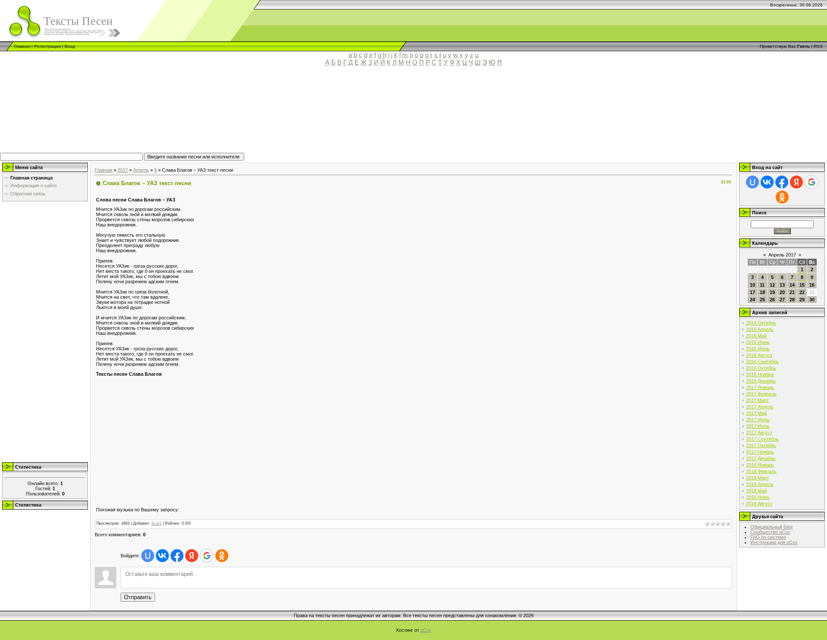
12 (772, 285)
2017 (123, 170)
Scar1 (156, 523)
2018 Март (757, 477)
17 (752, 292)
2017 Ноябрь (760, 451)
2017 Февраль (761, 393)
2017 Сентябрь (762, 439)
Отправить (138, 597)
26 (772, 299)
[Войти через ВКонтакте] (162, 555)
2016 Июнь (758, 342)
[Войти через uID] (147, 555)
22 (802, 292)
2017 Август (759, 432)
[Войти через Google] (207, 556)
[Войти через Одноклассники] (221, 555)
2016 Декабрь (761, 380)
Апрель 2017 (782, 254)
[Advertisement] (200, 113)
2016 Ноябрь (760, 374)
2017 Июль (758, 426)
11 (762, 285)
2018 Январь (760, 464)
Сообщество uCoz (770, 532)
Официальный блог (771, 526)
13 (782, 285)
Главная (22, 46)
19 (772, 292)
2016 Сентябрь (762, 361)
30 (812, 299)
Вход (70, 46)
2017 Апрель (760, 406)
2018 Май (756, 490)
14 (792, 285)
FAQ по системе (768, 537)
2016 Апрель (760, 329)
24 (752, 299)
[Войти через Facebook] (177, 555)
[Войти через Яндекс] (191, 555)
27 (782, 299)
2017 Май (756, 413)
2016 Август (759, 355)
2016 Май (756, 335)
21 (792, 292)
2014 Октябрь (761, 322)
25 (762, 299)
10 (752, 285)
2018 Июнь (758, 497)
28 (792, 299)
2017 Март (757, 400)
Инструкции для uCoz (774, 542)
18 (762, 292)
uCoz (426, 630)
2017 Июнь (758, 419)
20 (782, 292)
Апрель (141, 170)
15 (802, 285)
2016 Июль (758, 348)
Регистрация (47, 46)
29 (802, 299)
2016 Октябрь (761, 368)
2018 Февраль (761, 471)
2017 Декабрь (761, 458)
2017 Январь (760, 387)
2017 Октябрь (761, 445)
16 (812, 285)
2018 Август (759, 503)
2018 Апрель (760, 484)
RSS (818, 46)
